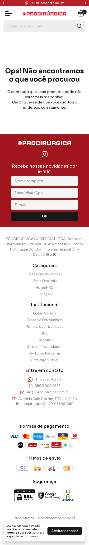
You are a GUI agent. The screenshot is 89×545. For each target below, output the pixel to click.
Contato (44, 340)
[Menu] (9, 13)
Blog (44, 333)
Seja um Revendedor (44, 346)
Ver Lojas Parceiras (44, 353)
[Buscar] (79, 26)
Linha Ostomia (44, 281)
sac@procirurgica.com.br (47, 392)
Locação (44, 294)
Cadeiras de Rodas (44, 274)
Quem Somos (44, 313)
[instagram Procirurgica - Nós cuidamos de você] (44, 154)
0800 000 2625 (48, 386)
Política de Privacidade (45, 326)
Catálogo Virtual (44, 360)
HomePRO (44, 287)
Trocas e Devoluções (44, 320)
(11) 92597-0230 (47, 379)
